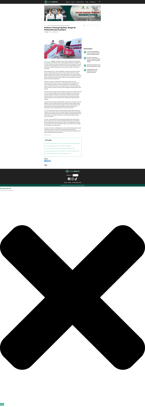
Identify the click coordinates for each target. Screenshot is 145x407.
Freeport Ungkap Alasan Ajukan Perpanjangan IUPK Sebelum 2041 (60, 148)
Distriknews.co (47, 61)
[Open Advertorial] (95, 2)
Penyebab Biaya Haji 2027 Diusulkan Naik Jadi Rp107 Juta (58, 153)
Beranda (45, 25)
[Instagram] (72, 178)
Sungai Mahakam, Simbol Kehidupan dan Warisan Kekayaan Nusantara (92, 71)
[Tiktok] (75, 178)
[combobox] (72, 190)
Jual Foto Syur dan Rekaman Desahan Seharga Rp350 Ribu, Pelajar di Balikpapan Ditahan (93, 53)
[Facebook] (69, 178)
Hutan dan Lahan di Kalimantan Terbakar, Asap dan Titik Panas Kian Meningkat (62, 143)
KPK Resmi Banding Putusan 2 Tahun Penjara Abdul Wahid (58, 145)
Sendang (82, 185)
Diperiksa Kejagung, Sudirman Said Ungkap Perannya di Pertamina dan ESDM (62, 151)
